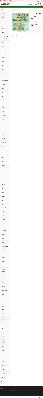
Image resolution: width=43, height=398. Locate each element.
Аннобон (3, 25)
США (2, 306)
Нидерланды (3, 215)
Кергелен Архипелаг (4, 153)
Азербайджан (3, 17)
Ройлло (3, 275)
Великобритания (4, 73)
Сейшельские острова (4, 290)
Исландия (3, 131)
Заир (2, 112)
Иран (2, 130)
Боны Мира (3, 13)
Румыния (3, 278)
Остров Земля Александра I (5, 246)
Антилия (3, 28)
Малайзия (3, 192)
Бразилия (3, 65)
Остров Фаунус (3, 258)
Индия (3, 123)
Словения (3, 298)
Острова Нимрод (4, 250)
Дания (3, 104)
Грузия (3, 103)
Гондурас (3, 99)
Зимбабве (3, 119)
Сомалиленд (3, 302)
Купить (36, 22)
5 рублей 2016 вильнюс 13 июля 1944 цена (5, 0)
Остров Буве (3, 235)
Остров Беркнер (4, 234)
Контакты (12, 1)
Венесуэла (3, 77)
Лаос (2, 169)
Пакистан (3, 262)
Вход (38, 1)
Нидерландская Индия (4, 212)
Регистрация (41, 1)
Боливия (3, 58)
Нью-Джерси (3, 223)
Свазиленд (3, 286)
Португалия (3, 269)
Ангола (3, 24)
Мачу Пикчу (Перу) (4, 200)
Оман (2, 226)
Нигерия (3, 211)
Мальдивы (3, 196)
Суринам (3, 305)
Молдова (3, 204)
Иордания (3, 127)
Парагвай (3, 265)
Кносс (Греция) (3, 158)
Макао (3, 188)
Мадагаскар (3, 185)
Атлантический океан (4, 38)
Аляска (3, 21)
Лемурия (3, 173)
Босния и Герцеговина (4, 62)
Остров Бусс (3, 238)
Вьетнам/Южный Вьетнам (5, 80)
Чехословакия (3, 350)
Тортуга (3, 321)
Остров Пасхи (3, 253)
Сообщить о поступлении (34, 24)
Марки (2, 381)
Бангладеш (3, 42)
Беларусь (3, 46)
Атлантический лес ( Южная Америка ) (5, 36)
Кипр (2, 154)
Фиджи (3, 336)
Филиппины (3, 337)
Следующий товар (40, 10)
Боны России (3, 373)
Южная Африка (4, 365)
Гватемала (3, 88)
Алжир (3, 20)
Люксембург (3, 181)
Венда (2, 76)
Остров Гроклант (4, 242)
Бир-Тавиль (3, 54)
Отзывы (17, 35)
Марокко (3, 199)
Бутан (2, 69)
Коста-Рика (3, 165)
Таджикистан (3, 309)
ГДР (2, 92)
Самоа (3, 282)
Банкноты (2, 10)
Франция (3, 340)
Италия (3, 134)
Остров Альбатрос (4, 230)
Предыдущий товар (14, 10)
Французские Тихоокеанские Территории (5, 342)
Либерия (3, 176)
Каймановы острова (4, 142)
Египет (3, 111)
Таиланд (3, 310)
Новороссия (3, 219)
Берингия (3, 50)
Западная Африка (4, 115)
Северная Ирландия (4, 287)
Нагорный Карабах (4, 207)
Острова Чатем (3, 261)
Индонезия (3, 126)
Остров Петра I (3, 254)
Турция (3, 328)
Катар (2, 150)
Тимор (3, 314)
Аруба (2, 33)
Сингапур (3, 294)
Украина (3, 332)
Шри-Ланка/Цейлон (4, 357)
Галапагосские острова (4, 84)
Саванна (3, 279)
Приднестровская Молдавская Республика (5, 271)
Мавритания (3, 184)
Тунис (2, 325)
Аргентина (3, 29)
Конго (2, 162)
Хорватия (3, 346)
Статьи (10, 1)
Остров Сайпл (3, 257)
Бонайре (3, 61)
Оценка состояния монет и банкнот (4, 1)
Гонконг (3, 100)
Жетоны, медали (3, 380)
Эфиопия (3, 362)
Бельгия (3, 49)
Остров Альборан (4, 231)
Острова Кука (3, 249)
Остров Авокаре (4, 227)
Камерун (3, 146)
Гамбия (3, 85)
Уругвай (3, 333)
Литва (3, 180)
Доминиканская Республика (5, 108)
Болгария (3, 57)
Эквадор (3, 358)
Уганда (3, 329)
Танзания (3, 313)
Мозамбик (3, 203)
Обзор (13, 35)
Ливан (3, 177)
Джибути (3, 107)
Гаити (2, 81)
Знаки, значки (3, 377)
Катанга (3, 149)
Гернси (3, 96)
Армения (3, 32)
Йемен (3, 135)
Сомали (3, 301)
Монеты (2, 9)
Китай (2, 157)
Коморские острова (4, 161)
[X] (32, 25)
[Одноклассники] (31, 25)
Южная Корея (3, 366)
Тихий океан (3, 317)
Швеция (3, 354)
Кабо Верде (3, 138)
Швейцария (3, 353)
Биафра (3, 53)
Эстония (3, 361)
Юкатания (3, 369)
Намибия (3, 208)
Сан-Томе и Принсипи (4, 283)
